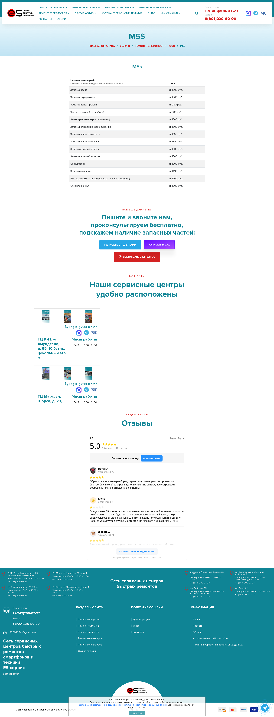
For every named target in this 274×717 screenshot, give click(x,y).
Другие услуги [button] (84, 13)
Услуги (125, 46)
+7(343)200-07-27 (221, 11)
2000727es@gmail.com (23, 632)
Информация (202, 607)
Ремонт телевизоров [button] (53, 13)
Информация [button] (169, 13)
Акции (61, 19)
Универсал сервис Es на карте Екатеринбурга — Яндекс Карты (137, 558)
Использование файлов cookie (210, 638)
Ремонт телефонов (149, 46)
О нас (151, 13)
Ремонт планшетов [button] (118, 7)
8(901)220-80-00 (220, 19)
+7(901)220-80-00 (26, 624)
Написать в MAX (159, 244)
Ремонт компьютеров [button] (154, 7)
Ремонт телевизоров (90, 644)
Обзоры (197, 632)
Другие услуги (141, 619)
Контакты (45, 19)
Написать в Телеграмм (120, 244)
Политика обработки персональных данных (218, 644)
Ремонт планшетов (88, 632)
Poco (171, 46)
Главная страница (102, 46)
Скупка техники (87, 651)
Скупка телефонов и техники (122, 13)
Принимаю (137, 713)
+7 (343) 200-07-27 (82, 327)
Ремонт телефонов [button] (52, 7)
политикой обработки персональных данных (145, 705)
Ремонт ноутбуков (88, 626)
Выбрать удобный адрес (139, 256)
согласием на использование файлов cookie (100, 705)
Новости (197, 626)
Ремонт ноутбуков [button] (85, 7)
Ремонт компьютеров (90, 638)
